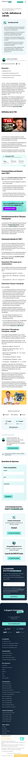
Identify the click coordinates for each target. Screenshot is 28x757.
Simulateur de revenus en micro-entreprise (11, 692)
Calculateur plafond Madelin (8, 694)
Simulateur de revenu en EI (7, 690)
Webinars (4, 671)
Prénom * (5, 470)
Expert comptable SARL (7, 698)
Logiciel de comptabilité (7, 653)
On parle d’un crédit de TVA (16, 325)
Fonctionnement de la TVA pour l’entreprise (12, 75)
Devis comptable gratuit (14, 623)
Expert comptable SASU (7, 702)
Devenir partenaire (6, 731)
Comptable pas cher (6, 641)
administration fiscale (13, 224)
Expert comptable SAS (6, 696)
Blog (3, 673)
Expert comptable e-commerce (8, 706)
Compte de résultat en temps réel (9, 659)
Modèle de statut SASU (7, 687)
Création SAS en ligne (6, 721)
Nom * (5, 477)
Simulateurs (4, 665)
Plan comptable (5, 678)
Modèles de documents (7, 667)
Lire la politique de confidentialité (7, 751)
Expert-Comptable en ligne (7, 8)
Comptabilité (17, 8)
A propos (4, 726)
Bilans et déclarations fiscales (8, 657)
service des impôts (17, 106)
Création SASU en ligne (7, 714)
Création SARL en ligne (7, 718)
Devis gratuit (20, 2)
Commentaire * (7, 483)
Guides (3, 669)
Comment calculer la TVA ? (8, 77)
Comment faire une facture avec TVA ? (11, 73)
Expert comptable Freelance (8, 704)
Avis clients (4, 728)
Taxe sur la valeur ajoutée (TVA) (8, 10)
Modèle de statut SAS (6, 683)
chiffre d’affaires (13, 226)
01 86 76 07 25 (14, 618)
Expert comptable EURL (7, 700)
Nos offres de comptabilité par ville (9, 647)
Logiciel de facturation (7, 655)
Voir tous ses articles (13, 448)
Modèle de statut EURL (6, 685)
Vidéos (3, 675)
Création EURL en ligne (7, 716)
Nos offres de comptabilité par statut (9, 645)
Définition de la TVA (7, 71)
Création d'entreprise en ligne (8, 712)
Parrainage (4, 733)
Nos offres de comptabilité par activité (10, 643)
